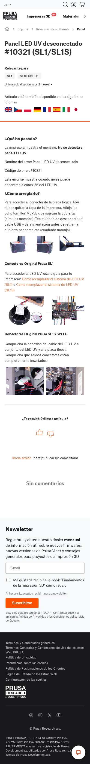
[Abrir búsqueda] (65, 5)
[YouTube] (59, 715)
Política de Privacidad (32, 616)
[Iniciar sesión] (73, 5)
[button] (8, 109)
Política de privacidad (21, 657)
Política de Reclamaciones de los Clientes (35, 668)
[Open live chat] (78, 752)
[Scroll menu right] (85, 16)
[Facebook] (31, 715)
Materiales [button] (71, 16)
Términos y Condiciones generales (30, 643)
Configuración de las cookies (26, 679)
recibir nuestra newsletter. (50, 593)
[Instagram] (40, 715)
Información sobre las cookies (27, 663)
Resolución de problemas (52, 29)
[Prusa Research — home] (10, 16)
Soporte (23, 29)
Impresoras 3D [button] (41, 15)
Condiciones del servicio (68, 616)
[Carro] (82, 5)
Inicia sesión (22, 458)
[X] (49, 715)
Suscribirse (22, 603)
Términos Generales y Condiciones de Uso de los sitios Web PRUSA (45, 650)
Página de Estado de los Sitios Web (31, 674)
